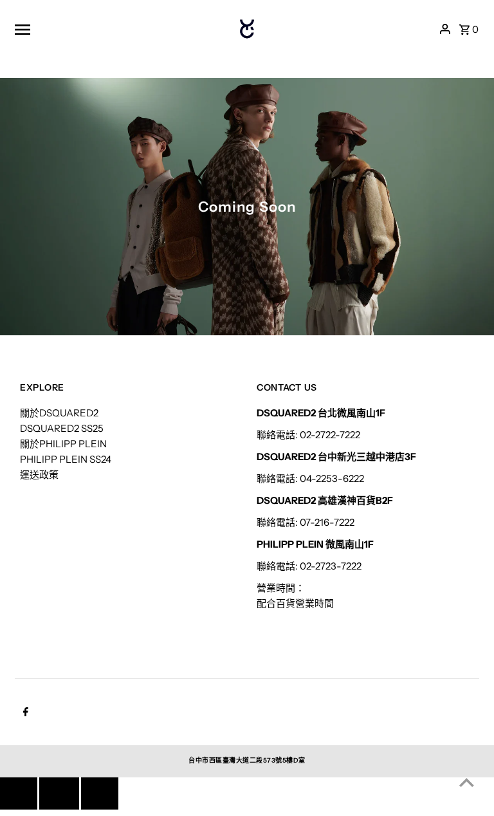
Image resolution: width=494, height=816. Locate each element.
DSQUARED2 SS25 (62, 428)
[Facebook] (24, 713)
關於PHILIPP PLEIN (63, 444)
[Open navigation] (113, 29)
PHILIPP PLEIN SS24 (65, 459)
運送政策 (39, 474)
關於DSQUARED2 (59, 413)
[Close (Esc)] (59, 793)
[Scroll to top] (466, 782)
